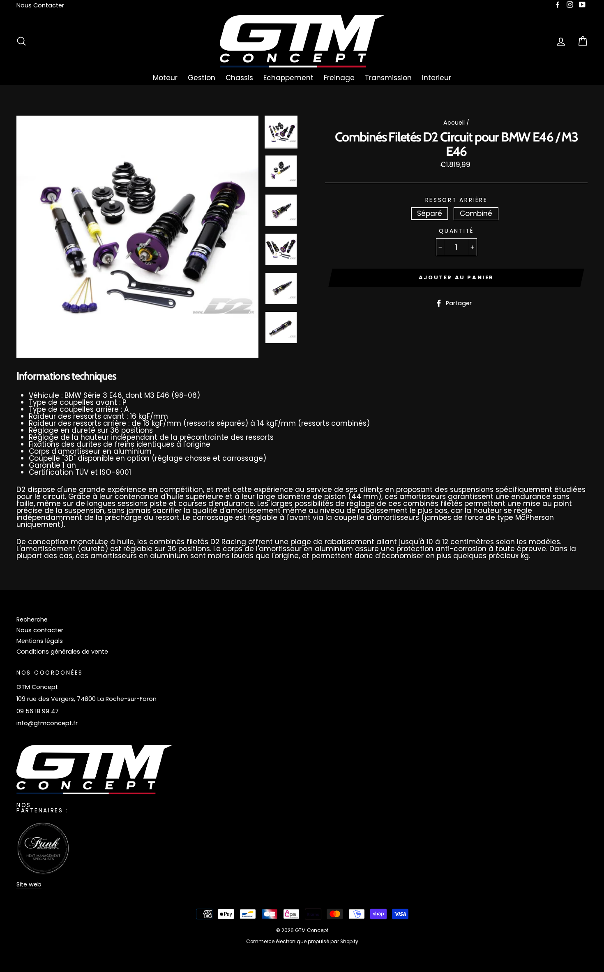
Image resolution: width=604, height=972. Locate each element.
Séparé (429, 213)
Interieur (436, 78)
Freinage (339, 78)
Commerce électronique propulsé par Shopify (302, 941)
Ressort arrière (456, 200)
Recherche (32, 619)
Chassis (239, 78)
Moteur (165, 78)
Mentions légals (39, 641)
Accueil (454, 122)
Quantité (456, 231)
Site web (28, 884)
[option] (137, 237)
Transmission (388, 78)
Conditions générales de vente (62, 651)
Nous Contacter (40, 5)
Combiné (476, 213)
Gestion (201, 78)
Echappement (288, 78)
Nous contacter (39, 630)
